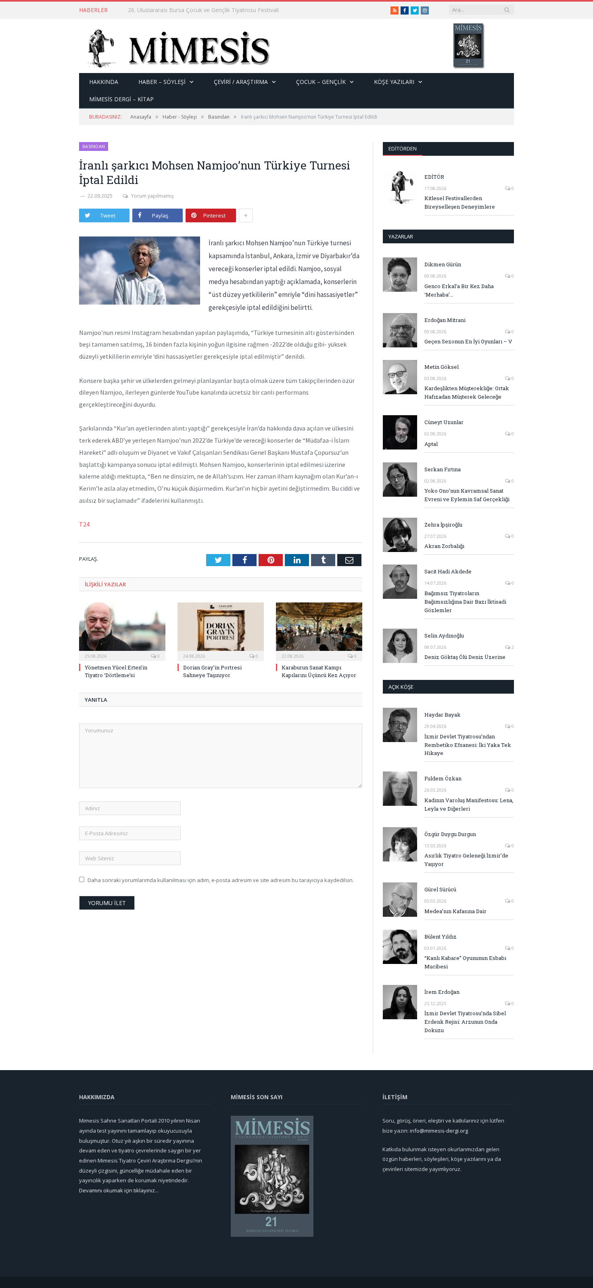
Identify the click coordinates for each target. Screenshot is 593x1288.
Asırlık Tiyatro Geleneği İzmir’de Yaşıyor (466, 860)
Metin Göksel (441, 366)
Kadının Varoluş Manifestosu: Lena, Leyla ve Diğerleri (469, 804)
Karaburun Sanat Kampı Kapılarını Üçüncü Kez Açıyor (319, 671)
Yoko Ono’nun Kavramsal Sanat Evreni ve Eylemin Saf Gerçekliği (466, 495)
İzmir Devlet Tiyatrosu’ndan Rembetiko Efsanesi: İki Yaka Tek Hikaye (467, 745)
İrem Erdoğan (441, 991)
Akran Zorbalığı (444, 546)
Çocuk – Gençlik (321, 82)
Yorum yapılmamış (152, 195)
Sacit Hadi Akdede (448, 571)
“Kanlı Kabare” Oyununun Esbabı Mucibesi (465, 962)
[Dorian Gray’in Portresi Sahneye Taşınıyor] (220, 630)
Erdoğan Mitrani (445, 320)
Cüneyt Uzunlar (444, 422)
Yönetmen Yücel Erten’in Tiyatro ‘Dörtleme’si (185, 10)
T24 (84, 524)
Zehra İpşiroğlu (443, 524)
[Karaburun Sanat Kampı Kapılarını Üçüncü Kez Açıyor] (319, 630)
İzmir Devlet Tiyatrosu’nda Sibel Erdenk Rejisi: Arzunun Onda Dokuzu (465, 1022)
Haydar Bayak (442, 714)
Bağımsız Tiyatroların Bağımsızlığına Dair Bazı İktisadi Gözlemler (465, 602)
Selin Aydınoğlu (444, 635)
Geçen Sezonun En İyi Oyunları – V (468, 341)
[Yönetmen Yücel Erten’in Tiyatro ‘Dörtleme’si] (122, 630)
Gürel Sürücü (440, 889)
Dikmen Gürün (442, 264)
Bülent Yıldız (440, 936)
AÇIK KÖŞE (400, 686)
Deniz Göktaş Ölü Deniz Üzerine (464, 657)
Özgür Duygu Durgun (450, 834)
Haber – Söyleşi (162, 82)
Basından (93, 146)
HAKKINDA (103, 82)
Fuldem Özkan (442, 778)
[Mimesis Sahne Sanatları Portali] (175, 46)
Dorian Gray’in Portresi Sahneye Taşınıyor (212, 671)
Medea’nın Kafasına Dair (455, 911)
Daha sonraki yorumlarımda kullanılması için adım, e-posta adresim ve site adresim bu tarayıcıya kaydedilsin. (221, 880)
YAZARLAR (400, 236)
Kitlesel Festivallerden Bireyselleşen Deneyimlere (459, 202)
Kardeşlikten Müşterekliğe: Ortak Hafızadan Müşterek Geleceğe (466, 392)
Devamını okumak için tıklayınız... (119, 1190)
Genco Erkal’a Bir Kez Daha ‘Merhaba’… (459, 290)
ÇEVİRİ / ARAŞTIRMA (241, 82)
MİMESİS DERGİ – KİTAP (121, 99)
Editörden (402, 148)
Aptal (431, 443)
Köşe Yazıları (394, 82)
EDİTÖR (434, 176)
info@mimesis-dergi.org (439, 1130)
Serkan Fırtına (442, 469)
